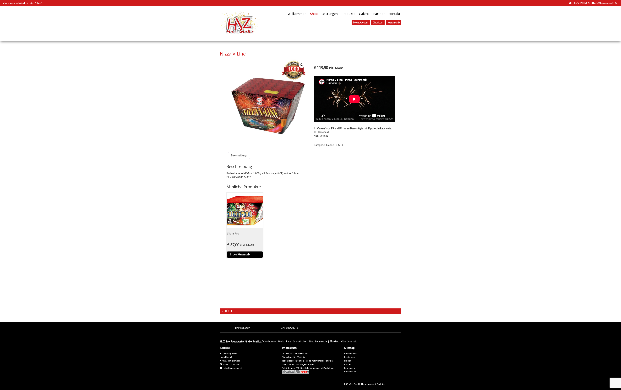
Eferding (334, 341)
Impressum (242, 327)
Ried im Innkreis (318, 341)
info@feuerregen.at (603, 3)
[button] (302, 65)
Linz (288, 341)
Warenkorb (394, 22)
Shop (314, 13)
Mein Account (360, 22)
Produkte (348, 13)
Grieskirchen (300, 341)
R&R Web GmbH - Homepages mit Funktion (364, 384)
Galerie (364, 13)
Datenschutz (289, 327)
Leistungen (329, 13)
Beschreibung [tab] (238, 155)
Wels (281, 341)
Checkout (378, 22)
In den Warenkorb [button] (240, 254)
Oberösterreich (349, 341)
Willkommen (297, 13)
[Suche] (616, 3)
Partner (379, 13)
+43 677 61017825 (580, 3)
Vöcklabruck (269, 341)
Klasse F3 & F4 (334, 145)
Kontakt (394, 13)
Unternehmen (350, 353)
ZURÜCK (227, 311)
